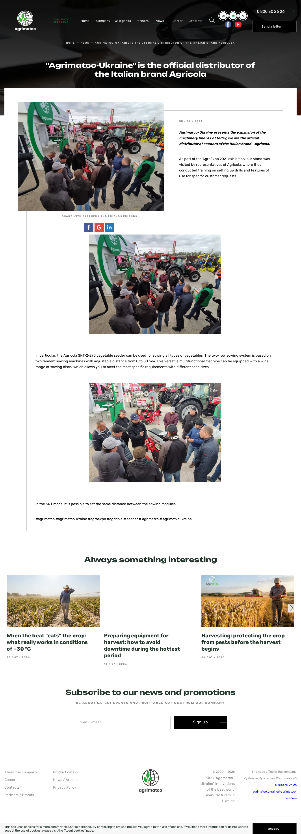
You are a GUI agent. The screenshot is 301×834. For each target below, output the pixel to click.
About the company (20, 772)
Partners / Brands (19, 795)
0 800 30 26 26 (271, 11)
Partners (142, 21)
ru (243, 15)
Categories (123, 21)
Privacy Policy (64, 787)
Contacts (195, 21)
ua (223, 15)
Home (85, 21)
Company (103, 21)
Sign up (200, 722)
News (160, 21)
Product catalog (66, 772)
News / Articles (65, 780)
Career (178, 21)
